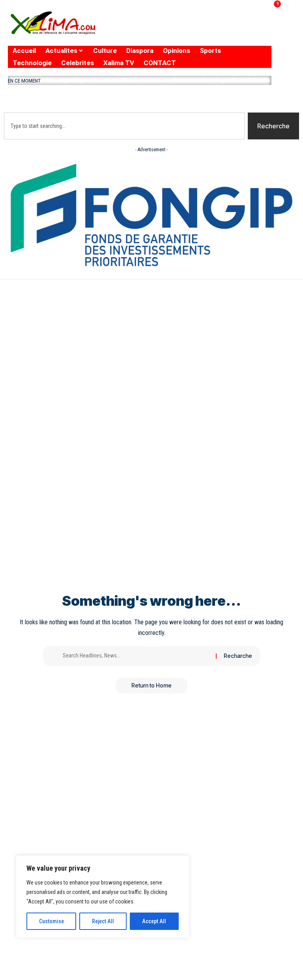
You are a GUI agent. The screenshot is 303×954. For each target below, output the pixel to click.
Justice (157, 80)
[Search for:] (136, 656)
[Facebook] (179, 28)
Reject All (103, 921)
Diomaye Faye (66, 80)
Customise (51, 921)
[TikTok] (241, 28)
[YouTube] (210, 28)
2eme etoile (191, 80)
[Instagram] (226, 28)
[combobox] (124, 126)
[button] (139, 97)
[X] (193, 28)
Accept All (154, 921)
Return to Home (151, 685)
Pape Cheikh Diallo (242, 80)
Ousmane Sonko (116, 80)
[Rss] (256, 28)
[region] (102, 896)
